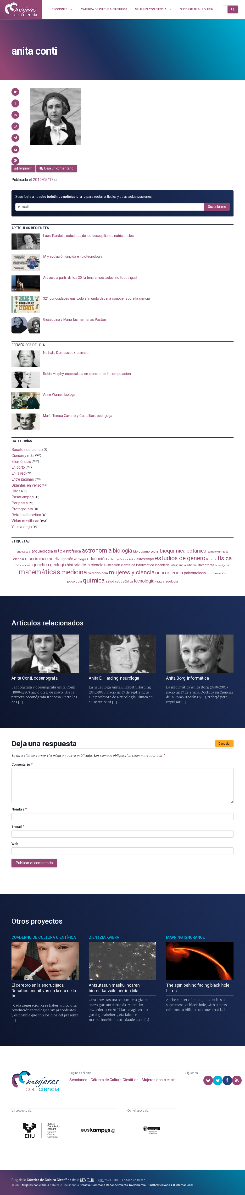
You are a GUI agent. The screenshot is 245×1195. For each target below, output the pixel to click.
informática (145, 565)
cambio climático (217, 551)
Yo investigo (21, 527)
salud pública (124, 581)
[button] (15, 92)
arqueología (42, 551)
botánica (196, 551)
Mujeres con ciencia (158, 1080)
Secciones (78, 1080)
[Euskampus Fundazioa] (98, 1131)
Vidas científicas (25, 521)
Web (14, 844)
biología (122, 551)
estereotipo (145, 559)
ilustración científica (119, 565)
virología (160, 581)
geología (58, 564)
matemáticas (39, 572)
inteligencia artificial (184, 565)
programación (216, 573)
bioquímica (173, 551)
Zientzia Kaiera (104, 937)
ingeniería (162, 565)
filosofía (211, 559)
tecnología (144, 581)
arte (58, 551)
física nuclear (23, 565)
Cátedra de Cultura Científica (114, 1080)
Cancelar (224, 743)
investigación (222, 565)
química (94, 580)
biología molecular (146, 551)
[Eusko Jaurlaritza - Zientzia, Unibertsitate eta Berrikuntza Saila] (151, 1131)
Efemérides (21, 461)
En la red (18, 473)
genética (40, 564)
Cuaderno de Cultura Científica (43, 937)
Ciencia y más (22, 455)
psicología (74, 581)
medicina (74, 572)
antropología (24, 551)
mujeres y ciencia (132, 572)
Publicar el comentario (34, 863)
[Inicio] (21, 9)
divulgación (64, 559)
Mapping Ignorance (185, 937)
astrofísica (72, 551)
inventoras (206, 565)
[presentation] (122, 241)
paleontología (195, 573)
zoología (172, 581)
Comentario (22, 764)
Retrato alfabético (26, 515)
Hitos (16, 491)
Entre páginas (22, 479)
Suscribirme (217, 207)
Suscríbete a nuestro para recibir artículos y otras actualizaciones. (83, 196)
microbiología (98, 573)
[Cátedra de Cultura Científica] (42, 1131)
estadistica (129, 559)
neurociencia (169, 573)
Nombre (19, 809)
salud (110, 581)
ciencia (18, 559)
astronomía (97, 550)
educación (97, 558)
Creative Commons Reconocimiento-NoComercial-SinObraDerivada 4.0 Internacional (136, 1185)
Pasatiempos (22, 497)
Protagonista (22, 509)
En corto (18, 467)
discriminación (39, 558)
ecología (80, 559)
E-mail (17, 826)
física (224, 558)
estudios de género (180, 558)
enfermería (115, 559)
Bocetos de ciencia (27, 449)
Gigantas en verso (26, 485)
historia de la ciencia (85, 564)
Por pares (19, 503)
